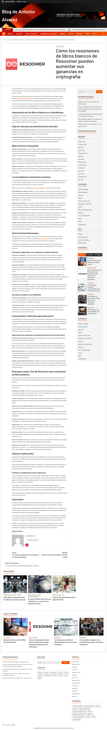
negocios (40, 675)
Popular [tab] (90, 254)
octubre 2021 (81, 168)
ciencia (40, 672)
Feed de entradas (83, 237)
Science (54, 675)
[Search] (104, 33)
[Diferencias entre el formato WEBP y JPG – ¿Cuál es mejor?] (82, 311)
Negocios (79, 33)
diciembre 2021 (82, 162)
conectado (21, 566)
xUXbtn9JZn (30, 536)
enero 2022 (81, 159)
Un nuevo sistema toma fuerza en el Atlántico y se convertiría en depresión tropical (39, 601)
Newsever (62, 728)
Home (4, 725)
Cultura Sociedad (82, 192)
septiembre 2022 (82, 153)
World (39, 678)
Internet (62, 33)
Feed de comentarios (84, 240)
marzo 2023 (81, 150)
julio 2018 (80, 179)
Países (87, 33)
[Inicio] (4, 34)
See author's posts (33, 540)
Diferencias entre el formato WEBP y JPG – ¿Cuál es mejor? (93, 311)
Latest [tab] (82, 254)
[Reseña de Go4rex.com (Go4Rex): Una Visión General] (82, 261)
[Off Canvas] (3, 1)
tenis (66, 675)
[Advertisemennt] (71, 15)
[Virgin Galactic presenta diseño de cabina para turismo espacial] (15, 584)
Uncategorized (82, 224)
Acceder (80, 234)
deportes (46, 672)
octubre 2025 (81, 141)
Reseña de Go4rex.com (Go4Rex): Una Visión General (54, 555)
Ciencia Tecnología (31, 33)
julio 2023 (80, 147)
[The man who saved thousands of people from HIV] (64, 584)
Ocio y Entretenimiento (84, 215)
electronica (53, 672)
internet (66, 672)
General (14, 594)
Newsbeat (47, 675)
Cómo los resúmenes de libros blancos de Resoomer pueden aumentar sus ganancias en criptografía (90, 109)
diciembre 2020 (82, 177)
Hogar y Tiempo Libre (84, 201)
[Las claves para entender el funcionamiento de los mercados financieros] (82, 287)
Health (60, 672)
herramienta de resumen (26, 98)
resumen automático (39, 188)
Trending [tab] (99, 254)
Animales (10, 33)
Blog (24, 1)
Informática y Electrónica (49, 33)
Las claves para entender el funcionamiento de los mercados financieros (74, 29)
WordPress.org (82, 243)
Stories (60, 675)
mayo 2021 (81, 171)
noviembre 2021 (82, 165)
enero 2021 (81, 174)
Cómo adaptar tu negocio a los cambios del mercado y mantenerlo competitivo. (93, 300)
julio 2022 (80, 156)
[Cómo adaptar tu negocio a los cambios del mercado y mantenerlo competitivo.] (82, 299)
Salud (94, 33)
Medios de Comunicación (33, 596)
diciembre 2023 (82, 144)
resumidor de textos (44, 238)
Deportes (19, 33)
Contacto (19, 1)
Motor (71, 33)
